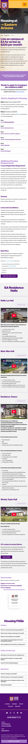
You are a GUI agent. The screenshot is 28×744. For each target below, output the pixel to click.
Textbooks (8, 587)
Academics (7, 704)
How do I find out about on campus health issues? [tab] (11, 659)
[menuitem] (7, 704)
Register (3, 583)
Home (2, 35)
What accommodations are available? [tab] (10, 636)
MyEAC (18, 114)
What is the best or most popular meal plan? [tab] (12, 677)
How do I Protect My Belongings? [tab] (9, 663)
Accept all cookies (14, 741)
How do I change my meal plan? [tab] (9, 674)
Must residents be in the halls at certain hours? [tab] (13, 644)
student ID (19, 585)
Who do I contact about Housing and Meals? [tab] (12, 630)
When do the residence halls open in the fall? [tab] (12, 633)
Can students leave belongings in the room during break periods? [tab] (12, 640)
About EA (21, 704)
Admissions (14, 704)
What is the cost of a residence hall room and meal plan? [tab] (12, 681)
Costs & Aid (10, 706)
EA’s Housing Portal (19, 91)
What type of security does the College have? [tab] (12, 655)
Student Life (6, 35)
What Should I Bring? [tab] (6, 685)
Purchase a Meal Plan (9, 276)
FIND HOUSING (6, 557)
